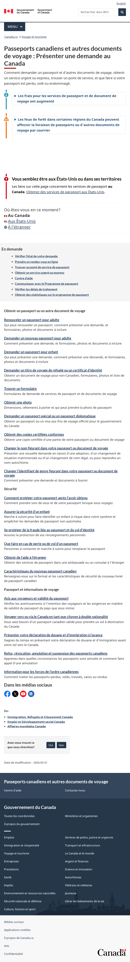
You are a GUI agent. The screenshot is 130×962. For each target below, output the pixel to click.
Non (61, 745)
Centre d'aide (12, 790)
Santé (7, 877)
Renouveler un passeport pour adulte (31, 320)
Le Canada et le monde (79, 853)
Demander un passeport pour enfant (31, 352)
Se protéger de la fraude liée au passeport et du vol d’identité (49, 530)
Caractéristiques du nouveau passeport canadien (40, 571)
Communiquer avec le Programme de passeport (46, 283)
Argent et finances (77, 861)
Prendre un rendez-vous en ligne (36, 262)
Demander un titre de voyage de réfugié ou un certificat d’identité (53, 370)
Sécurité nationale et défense (22, 901)
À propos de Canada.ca (19, 938)
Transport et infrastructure (82, 845)
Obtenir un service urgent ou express (39, 272)
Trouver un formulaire (20, 388)
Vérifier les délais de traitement (36, 289)
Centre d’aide (24, 278)
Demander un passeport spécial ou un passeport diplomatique (50, 416)
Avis (6, 946)
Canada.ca (11, 37)
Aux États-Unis (22, 221)
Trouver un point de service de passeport (42, 267)
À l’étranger (19, 227)
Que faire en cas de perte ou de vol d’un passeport (41, 544)
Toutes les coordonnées (19, 816)
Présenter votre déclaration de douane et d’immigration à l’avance (53, 635)
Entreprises (11, 861)
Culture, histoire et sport (20, 909)
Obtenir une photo (18, 402)
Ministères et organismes (81, 816)
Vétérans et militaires (78, 885)
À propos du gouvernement (22, 824)
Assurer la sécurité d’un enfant (27, 512)
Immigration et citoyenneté (21, 845)
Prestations (11, 869)
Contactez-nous (75, 790)
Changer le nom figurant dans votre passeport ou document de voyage (56, 448)
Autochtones (73, 877)
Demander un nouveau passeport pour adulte (37, 338)
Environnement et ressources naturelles (30, 893)
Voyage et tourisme (34, 37)
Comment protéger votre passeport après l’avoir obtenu (46, 498)
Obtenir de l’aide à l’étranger (25, 557)
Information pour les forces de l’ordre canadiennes (41, 672)
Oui (51, 745)
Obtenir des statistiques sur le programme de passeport (52, 295)
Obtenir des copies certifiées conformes (34, 434)
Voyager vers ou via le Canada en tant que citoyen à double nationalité (56, 617)
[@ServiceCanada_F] (15, 694)
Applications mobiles (17, 930)
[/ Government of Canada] (28, 10)
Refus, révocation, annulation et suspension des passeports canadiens (55, 653)
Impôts (8, 885)
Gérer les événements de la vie (84, 901)
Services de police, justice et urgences (89, 837)
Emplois (9, 837)
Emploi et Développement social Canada (36, 722)
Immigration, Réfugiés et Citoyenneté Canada (40, 717)
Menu (16, 26)
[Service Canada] (7, 694)
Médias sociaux (14, 922)
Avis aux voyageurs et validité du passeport (36, 598)
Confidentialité (13, 954)
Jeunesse (70, 893)
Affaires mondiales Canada (26, 726)
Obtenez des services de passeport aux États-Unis (65, 192)
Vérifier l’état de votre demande (36, 256)
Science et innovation (78, 869)
